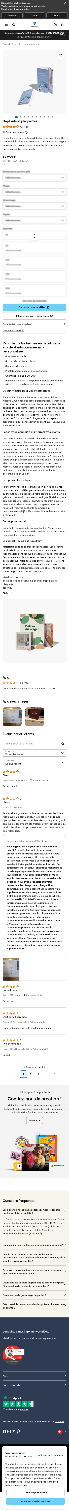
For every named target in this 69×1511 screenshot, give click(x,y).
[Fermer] (65, 2)
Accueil (6, 44)
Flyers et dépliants (31, 44)
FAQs (5, 593)
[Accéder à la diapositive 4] (28, 117)
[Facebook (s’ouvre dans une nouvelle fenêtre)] (4, 1432)
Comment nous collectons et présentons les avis (29, 688)
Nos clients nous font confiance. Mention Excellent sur (33, 1421)
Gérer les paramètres (35, 1492)
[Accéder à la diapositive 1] (16, 117)
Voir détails (29, 149)
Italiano (57, 15)
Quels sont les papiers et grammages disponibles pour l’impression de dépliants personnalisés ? (33, 1284)
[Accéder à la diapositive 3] (24, 117)
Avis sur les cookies (16, 1485)
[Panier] (62, 24)
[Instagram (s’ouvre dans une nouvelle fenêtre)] (9, 1432)
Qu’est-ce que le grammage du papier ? (24, 1295)
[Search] (63, 744)
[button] (11, 969)
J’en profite (46, 36)
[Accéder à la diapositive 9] (49, 117)
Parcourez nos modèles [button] (32, 307)
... (16, 44)
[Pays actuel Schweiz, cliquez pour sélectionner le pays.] (62, 1432)
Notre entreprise (12, 1385)
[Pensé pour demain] (26, 132)
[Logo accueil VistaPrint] (35, 24)
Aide (5, 1376)
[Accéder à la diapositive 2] (20, 117)
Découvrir (34, 1120)
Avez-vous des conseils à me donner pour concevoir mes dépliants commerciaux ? (32, 1272)
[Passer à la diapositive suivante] (64, 34)
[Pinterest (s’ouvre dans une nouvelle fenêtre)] (18, 1431)
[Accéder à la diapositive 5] (32, 117)
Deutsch (12, 15)
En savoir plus (26, 534)
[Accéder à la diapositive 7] (41, 117)
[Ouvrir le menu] (6, 24)
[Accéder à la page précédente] (14, 1074)
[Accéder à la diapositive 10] (53, 117)
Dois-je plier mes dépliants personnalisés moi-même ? (33, 1244)
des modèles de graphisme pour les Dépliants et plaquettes (30, 582)
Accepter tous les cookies (35, 1501)
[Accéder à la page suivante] (55, 1074)
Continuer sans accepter (50, 1454)
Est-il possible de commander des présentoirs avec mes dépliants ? (34, 1306)
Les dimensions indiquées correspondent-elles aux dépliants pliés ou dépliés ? (31, 1211)
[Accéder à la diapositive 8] (45, 117)
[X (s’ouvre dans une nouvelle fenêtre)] (13, 1432)
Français (34, 15)
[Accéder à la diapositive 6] (36, 117)
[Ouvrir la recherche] (13, 24)
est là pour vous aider (26, 1338)
